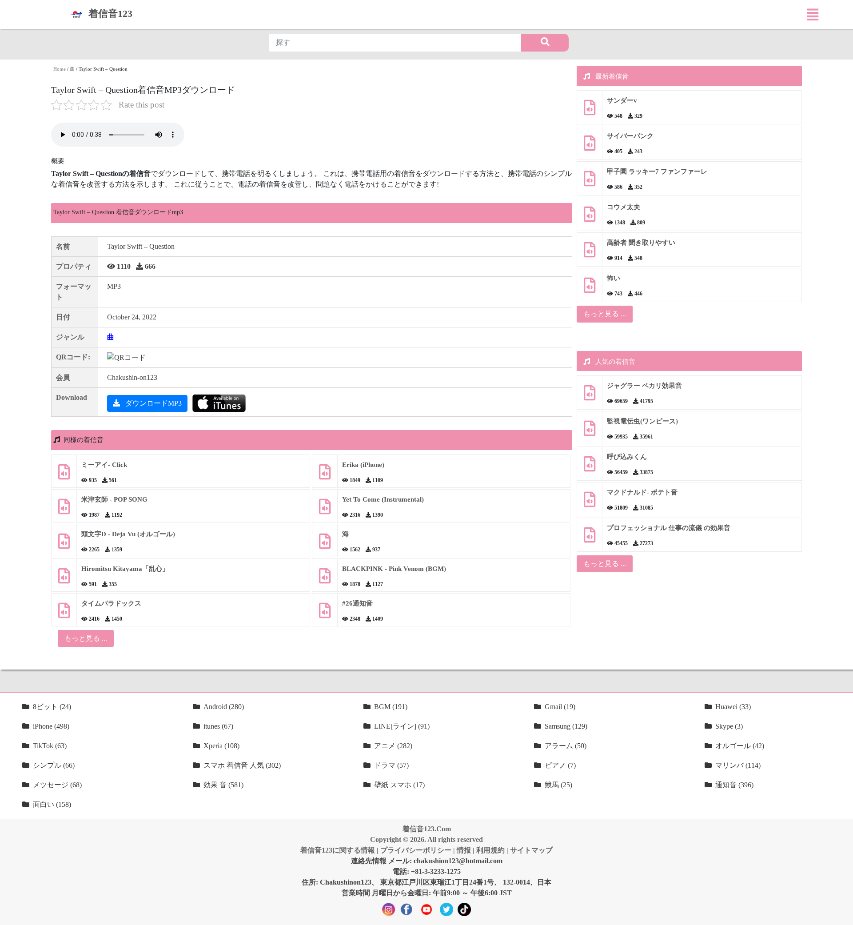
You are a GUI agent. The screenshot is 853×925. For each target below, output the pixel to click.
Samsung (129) (566, 726)
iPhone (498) (51, 726)
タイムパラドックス (111, 603)
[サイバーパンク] (589, 146)
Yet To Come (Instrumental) (383, 499)
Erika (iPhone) (363, 464)
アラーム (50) (565, 746)
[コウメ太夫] (589, 217)
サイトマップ (531, 850)
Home (59, 69)
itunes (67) (218, 726)
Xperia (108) (221, 746)
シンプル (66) (54, 765)
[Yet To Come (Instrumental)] (325, 510)
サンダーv (622, 100)
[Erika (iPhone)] (325, 475)
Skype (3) (729, 726)
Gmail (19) (560, 706)
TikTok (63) (50, 746)
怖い (613, 278)
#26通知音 (357, 603)
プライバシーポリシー (415, 850)
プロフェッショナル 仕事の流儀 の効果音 (668, 527)
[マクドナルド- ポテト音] (589, 502)
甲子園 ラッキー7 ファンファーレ (657, 171)
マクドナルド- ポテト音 (642, 492)
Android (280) (223, 706)
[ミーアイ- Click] (64, 475)
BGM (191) (390, 706)
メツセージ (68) (57, 785)
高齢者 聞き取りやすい (642, 242)
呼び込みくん (627, 456)
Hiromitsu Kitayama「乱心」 (125, 568)
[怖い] (589, 288)
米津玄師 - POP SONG (114, 499)
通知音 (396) (734, 785)
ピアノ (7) (560, 765)
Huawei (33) (733, 706)
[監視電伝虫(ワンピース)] (589, 431)
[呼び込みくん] (589, 467)
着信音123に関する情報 (337, 850)
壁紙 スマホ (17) (399, 785)
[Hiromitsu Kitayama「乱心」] (64, 579)
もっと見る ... (604, 314)
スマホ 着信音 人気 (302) (242, 765)
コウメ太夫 (623, 207)
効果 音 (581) (223, 785)
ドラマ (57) (391, 765)
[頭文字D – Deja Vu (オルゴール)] (64, 544)
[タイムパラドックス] (64, 614)
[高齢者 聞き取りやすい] (589, 253)
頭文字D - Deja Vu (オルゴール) (128, 534)
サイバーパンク (630, 136)
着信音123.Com (427, 829)
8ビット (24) (52, 706)
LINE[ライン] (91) (402, 726)
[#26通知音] (325, 614)
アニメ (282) (393, 746)
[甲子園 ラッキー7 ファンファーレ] (589, 182)
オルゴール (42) (739, 746)
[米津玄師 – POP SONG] (64, 510)
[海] (325, 544)
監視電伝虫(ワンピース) (642, 421)
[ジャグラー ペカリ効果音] (589, 396)
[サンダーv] (589, 111)
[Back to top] (841, 914)
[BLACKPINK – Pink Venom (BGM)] (325, 579)
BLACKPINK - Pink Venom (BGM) (394, 568)
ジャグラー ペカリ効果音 (644, 385)
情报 (464, 850)
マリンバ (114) (738, 765)
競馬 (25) (558, 785)
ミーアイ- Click (104, 464)
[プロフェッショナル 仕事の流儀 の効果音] (589, 538)
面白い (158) (52, 804)
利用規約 (490, 850)
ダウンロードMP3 (153, 403)
